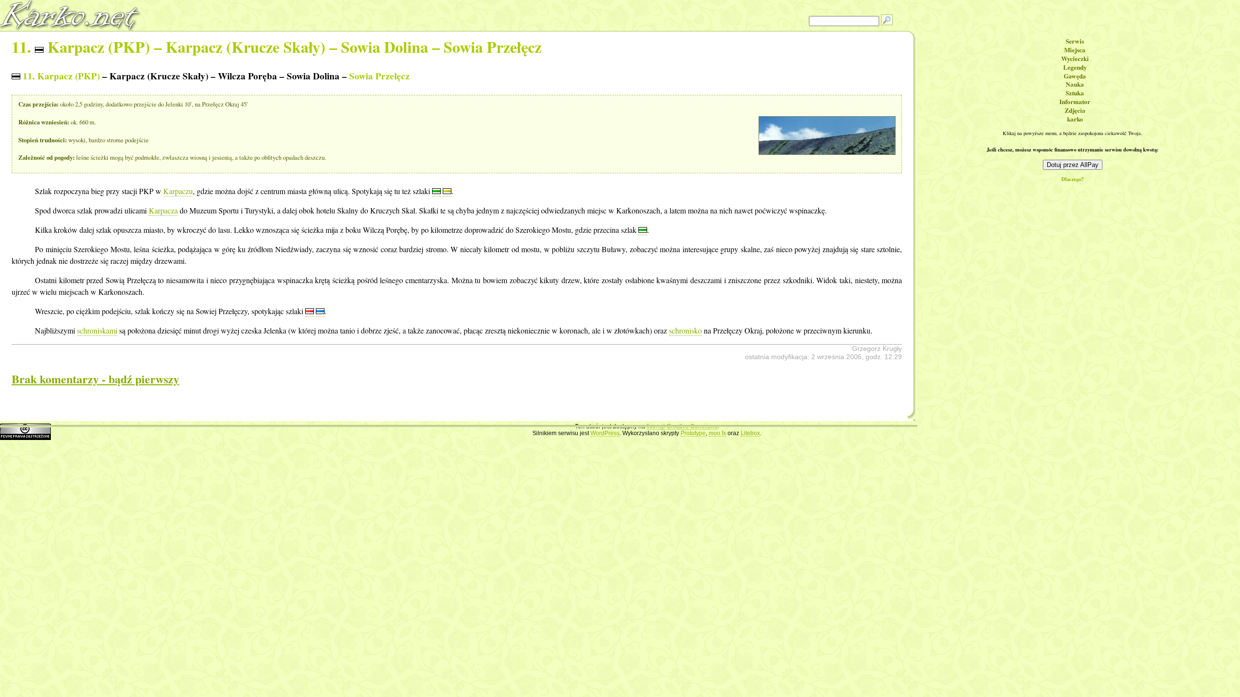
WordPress (605, 433)
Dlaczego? (1072, 179)
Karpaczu (178, 191)
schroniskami (97, 330)
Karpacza (163, 210)
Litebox (750, 433)
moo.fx (717, 433)
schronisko (685, 330)
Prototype (693, 433)
